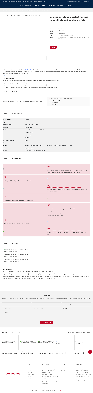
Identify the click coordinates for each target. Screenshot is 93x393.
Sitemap (60, 390)
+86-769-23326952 (86, 1)
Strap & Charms (71, 332)
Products (88, 332)
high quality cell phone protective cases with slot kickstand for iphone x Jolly (30, 10)
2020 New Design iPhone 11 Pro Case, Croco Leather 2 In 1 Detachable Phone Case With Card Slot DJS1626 (28, 353)
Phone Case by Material (80, 332)
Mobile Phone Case (27, 69)
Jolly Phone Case (6, 10)
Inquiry (53, 47)
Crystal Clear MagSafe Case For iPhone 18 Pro (81, 352)
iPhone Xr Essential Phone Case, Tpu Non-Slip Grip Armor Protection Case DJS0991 (46, 353)
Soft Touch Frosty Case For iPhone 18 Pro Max (63, 352)
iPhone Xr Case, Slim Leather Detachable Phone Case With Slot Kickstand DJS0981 (9, 353)
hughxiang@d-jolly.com (74, 1)
